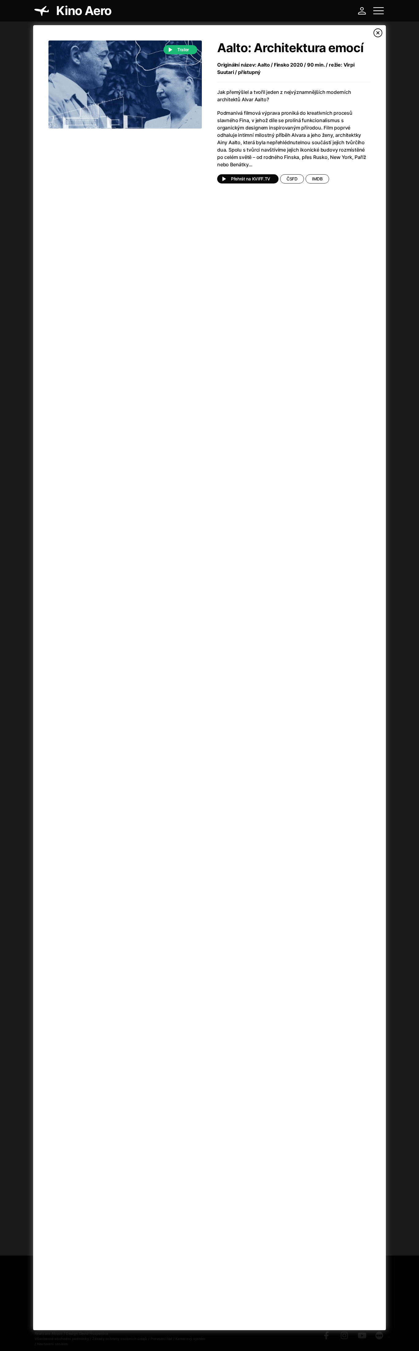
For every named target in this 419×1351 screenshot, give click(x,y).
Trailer (183, 49)
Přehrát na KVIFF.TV (250, 178)
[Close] (378, 33)
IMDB (317, 178)
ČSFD (292, 178)
